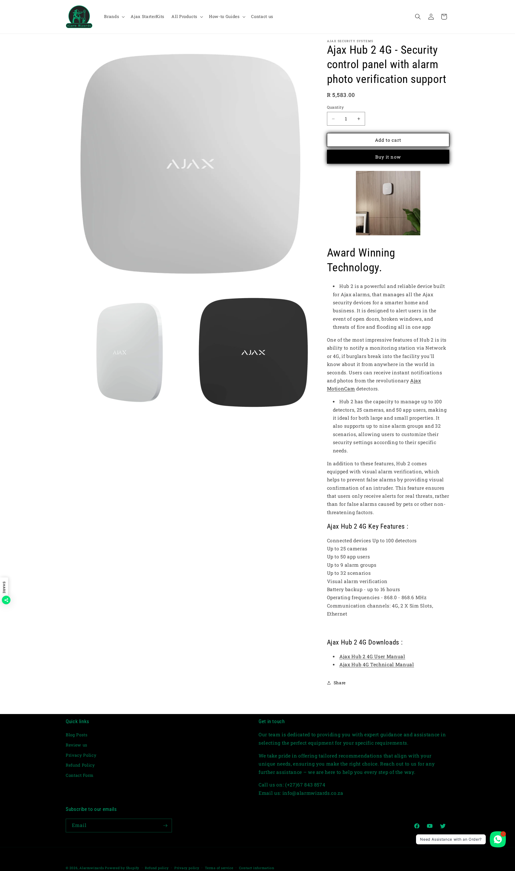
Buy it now (388, 157)
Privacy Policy (81, 755)
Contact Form (80, 775)
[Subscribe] (165, 826)
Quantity (335, 107)
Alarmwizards (91, 868)
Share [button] (340, 682)
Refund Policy (80, 765)
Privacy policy (186, 868)
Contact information (256, 868)
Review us (76, 745)
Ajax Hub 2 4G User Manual (372, 656)
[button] (114, 16)
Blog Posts (77, 734)
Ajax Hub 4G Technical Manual (376, 664)
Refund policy (156, 868)
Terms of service (219, 868)
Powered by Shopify (122, 868)
